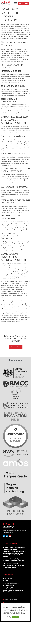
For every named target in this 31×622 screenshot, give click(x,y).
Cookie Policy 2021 (8, 585)
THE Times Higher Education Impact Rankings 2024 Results (14, 566)
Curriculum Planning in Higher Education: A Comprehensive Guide (13, 560)
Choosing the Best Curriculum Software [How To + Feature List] (14, 548)
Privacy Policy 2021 (8, 588)
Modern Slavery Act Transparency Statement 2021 (13, 591)
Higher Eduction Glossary (10, 563)
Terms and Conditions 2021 (11, 583)
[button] (15, 3)
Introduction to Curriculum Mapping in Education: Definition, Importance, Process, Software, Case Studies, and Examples (14, 554)
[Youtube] (10, 536)
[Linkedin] (7, 536)
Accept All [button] (15, 617)
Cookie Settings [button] (7, 617)
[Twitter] (4, 536)
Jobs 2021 (5, 581)
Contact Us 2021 (7, 578)
